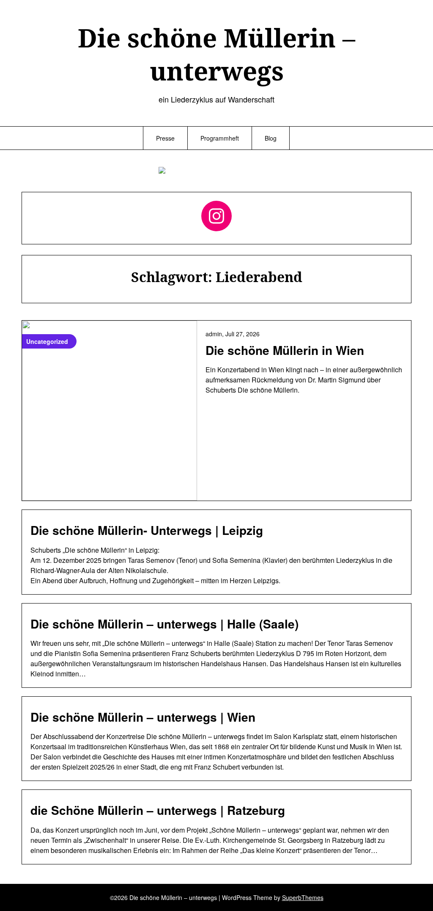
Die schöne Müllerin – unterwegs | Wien (142, 716)
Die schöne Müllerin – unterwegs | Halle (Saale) (164, 623)
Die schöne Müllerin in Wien (285, 350)
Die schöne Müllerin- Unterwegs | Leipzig (146, 530)
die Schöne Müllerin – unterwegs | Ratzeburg (157, 810)
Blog (271, 138)
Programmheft (219, 138)
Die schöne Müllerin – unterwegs (216, 54)
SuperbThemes (302, 897)
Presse (165, 138)
